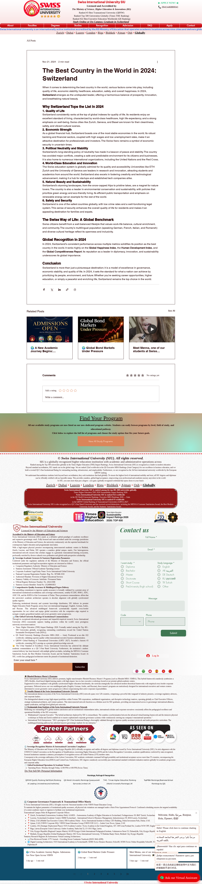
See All (171, 310)
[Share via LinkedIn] (59, 289)
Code (123, 615)
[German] (149, 671)
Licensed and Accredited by (101, 6)
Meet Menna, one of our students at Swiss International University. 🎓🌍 (151, 349)
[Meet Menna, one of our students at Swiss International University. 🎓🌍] (152, 329)
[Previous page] (81, 874)
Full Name (150, 537)
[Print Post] (74, 289)
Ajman (121, 32)
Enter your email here (24, 660)
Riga (100, 32)
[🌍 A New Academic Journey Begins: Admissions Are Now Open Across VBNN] (49, 329)
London (90, 32)
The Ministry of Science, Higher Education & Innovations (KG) (101, 9)
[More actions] (157, 62)
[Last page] (127, 874)
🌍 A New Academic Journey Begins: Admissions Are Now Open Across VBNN (49, 349)
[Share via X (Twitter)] (51, 289)
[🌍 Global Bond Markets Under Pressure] (101, 329)
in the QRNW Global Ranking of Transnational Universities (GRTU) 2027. (100, 502)
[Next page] (121, 874)
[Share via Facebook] (43, 289)
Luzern (80, 32)
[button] (10, 25)
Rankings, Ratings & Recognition (100, 775)
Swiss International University (41, 526)
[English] (136, 671)
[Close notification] (196, 813)
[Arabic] (142, 671)
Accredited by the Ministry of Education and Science (33, 534)
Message (153, 598)
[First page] (74, 874)
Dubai (69, 32)
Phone (149, 615)
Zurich (60, 32)
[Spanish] (156, 671)
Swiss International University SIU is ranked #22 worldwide (100, 495)
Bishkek (110, 32)
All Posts (31, 40)
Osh (130, 32)
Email (150, 549)
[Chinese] (169, 671)
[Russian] (162, 671)
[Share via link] (67, 289)
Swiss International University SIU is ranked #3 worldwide (100, 499)
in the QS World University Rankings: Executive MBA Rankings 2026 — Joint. (100, 497)
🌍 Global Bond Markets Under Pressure (98, 349)
